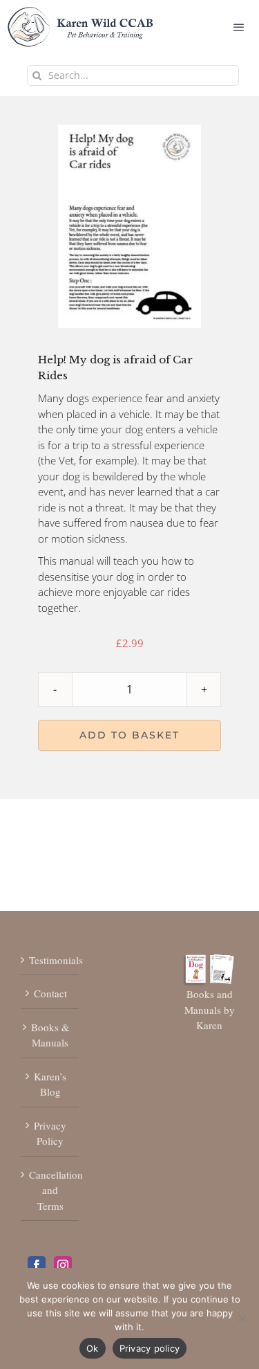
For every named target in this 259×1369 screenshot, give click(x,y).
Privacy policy (149, 1348)
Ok (92, 1348)
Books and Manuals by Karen (209, 1009)
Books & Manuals (50, 1035)
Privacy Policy (50, 1133)
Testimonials (50, 960)
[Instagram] (63, 1265)
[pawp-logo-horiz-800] (80, 13)
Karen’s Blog (50, 1084)
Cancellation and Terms (50, 1190)
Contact (50, 993)
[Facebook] (37, 1265)
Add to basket (129, 735)
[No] (242, 1318)
